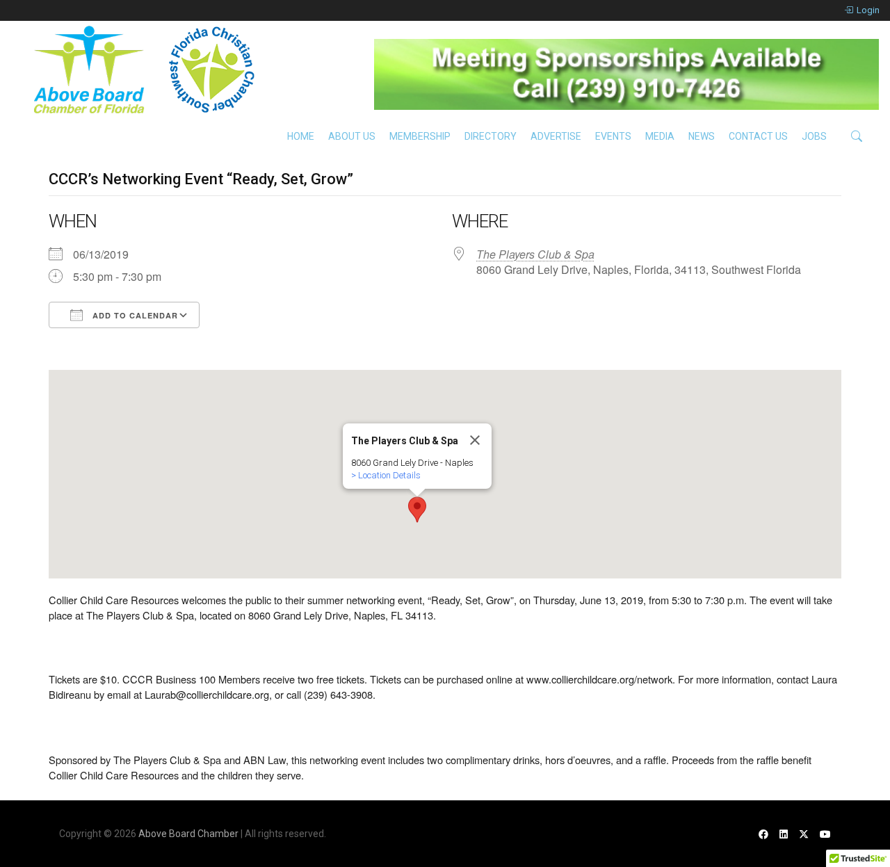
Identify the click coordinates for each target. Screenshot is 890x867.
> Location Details (386, 475)
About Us (351, 136)
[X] (804, 834)
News (701, 136)
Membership (420, 136)
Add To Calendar (134, 315)
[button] (417, 509)
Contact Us (758, 136)
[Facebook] (763, 834)
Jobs (814, 136)
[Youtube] (825, 834)
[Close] (475, 440)
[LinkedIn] (783, 834)
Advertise (556, 136)
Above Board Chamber (188, 833)
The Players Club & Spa (535, 254)
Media (659, 136)
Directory (490, 136)
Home (300, 136)
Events (613, 136)
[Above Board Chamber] (146, 69)
